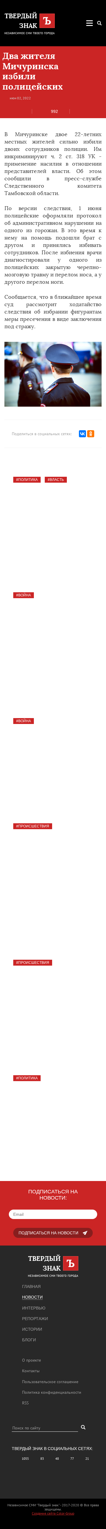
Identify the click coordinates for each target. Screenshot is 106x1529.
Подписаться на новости (48, 1233)
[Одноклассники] (90, 433)
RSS (25, 1403)
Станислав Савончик (45, 547)
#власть (56, 480)
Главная (31, 1286)
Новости (32, 1297)
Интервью (33, 1308)
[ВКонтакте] (82, 433)
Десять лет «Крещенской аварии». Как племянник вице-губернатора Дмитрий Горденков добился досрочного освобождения (52, 993)
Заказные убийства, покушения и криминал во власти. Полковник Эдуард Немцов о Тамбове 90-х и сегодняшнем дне (51, 510)
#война (23, 595)
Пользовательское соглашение (50, 1381)
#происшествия (32, 826)
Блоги (29, 1339)
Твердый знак (36, 778)
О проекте (31, 1360)
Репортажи (35, 1318)
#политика (27, 480)
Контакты (30, 1370)
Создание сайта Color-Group (53, 1513)
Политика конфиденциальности (51, 1392)
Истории (32, 1329)
